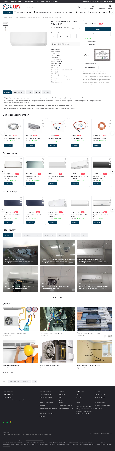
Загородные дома (49, 235)
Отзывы (29, 92)
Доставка (46, 92)
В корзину (98, 29)
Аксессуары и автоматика (47, 413)
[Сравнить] (73, 28)
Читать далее (6, 446)
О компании (61, 394)
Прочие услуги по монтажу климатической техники (83, 412)
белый (56, 71)
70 (73, 36)
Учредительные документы (65, 408)
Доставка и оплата (100, 394)
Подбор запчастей (100, 402)
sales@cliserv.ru (87, 1)
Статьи (78, 400)
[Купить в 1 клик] (21, 126)
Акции (78, 394)
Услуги (78, 402)
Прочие (84, 235)
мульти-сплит (57, 59)
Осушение (42, 405)
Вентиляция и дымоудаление (48, 400)
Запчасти (42, 416)
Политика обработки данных (110, 336)
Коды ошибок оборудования (102, 405)
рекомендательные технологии (34, 440)
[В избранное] (76, 28)
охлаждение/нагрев (67, 69)
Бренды (78, 397)
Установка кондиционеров (83, 406)
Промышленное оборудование (48, 408)
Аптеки (17, 235)
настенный (59, 61)
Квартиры (75, 235)
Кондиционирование (45, 394)
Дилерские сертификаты (65, 405)
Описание (7, 92)
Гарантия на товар (100, 397)
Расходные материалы (46, 397)
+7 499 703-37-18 (97, 1)
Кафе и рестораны (64, 235)
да (59, 65)
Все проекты (7, 235)
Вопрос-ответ (99, 400)
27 (54, 36)
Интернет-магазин (45, 391)
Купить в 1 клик (97, 34)
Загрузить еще (57, 297)
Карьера (60, 400)
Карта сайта (98, 408)
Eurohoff (57, 51)
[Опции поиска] (74, 7)
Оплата (38, 92)
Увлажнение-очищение (46, 402)
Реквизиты (61, 402)
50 (67, 36)
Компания (61, 391)
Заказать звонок (108, 1)
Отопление (43, 411)
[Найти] (79, 7)
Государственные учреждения (32, 235)
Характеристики (18, 92)
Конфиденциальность (106, 433)
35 (60, 36)
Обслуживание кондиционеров (85, 409)
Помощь (97, 391)
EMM (56, 57)
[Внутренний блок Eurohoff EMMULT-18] (29, 39)
